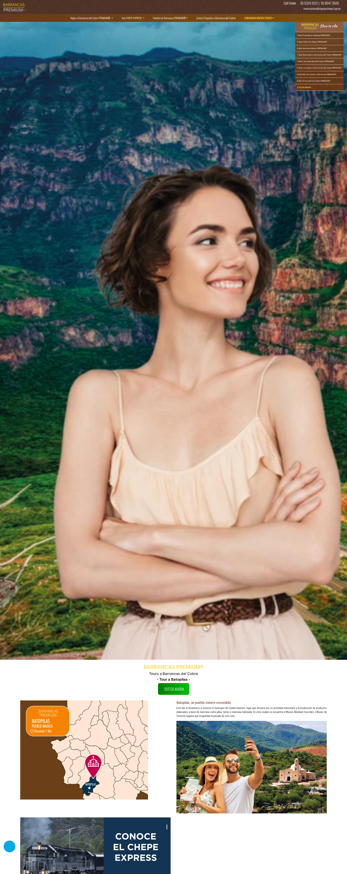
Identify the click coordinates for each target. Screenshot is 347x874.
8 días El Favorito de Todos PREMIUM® (313, 81)
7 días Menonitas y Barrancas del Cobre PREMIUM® (319, 55)
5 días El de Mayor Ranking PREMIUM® (313, 35)
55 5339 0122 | (310, 2)
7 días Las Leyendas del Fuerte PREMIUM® (315, 61)
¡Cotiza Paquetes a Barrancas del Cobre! (216, 18)
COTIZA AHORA (174, 689)
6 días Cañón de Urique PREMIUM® (312, 42)
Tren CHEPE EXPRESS (132, 18)
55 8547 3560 (329, 2)
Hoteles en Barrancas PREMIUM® (169, 18)
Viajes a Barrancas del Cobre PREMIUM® (90, 18)
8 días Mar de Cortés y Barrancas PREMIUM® (316, 74)
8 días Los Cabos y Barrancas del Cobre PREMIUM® (319, 68)
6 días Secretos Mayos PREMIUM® (312, 48)
